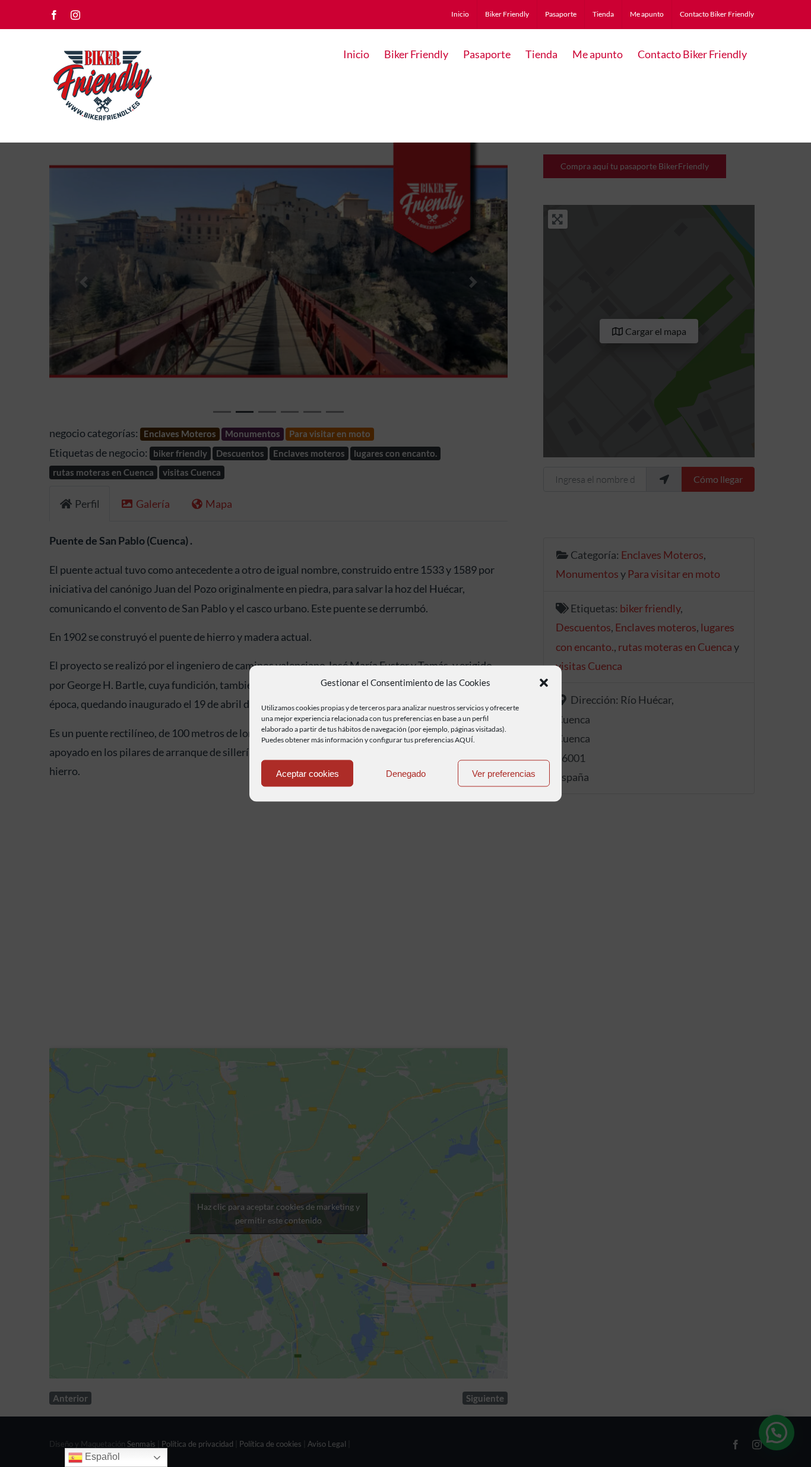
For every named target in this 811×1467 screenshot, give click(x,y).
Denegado (406, 773)
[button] (544, 682)
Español (101, 1457)
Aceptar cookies (307, 773)
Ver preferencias (504, 773)
